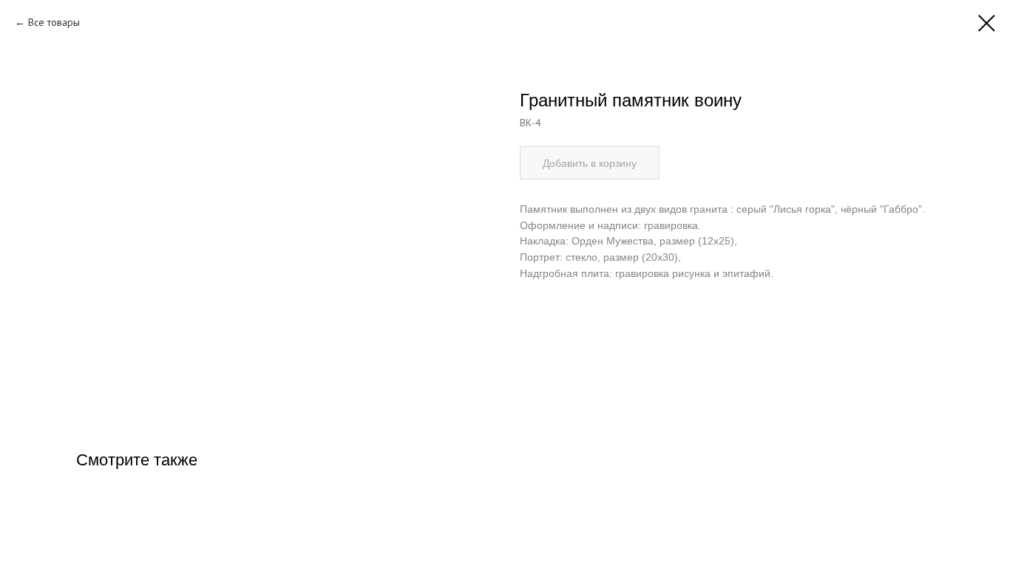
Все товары (54, 22)
